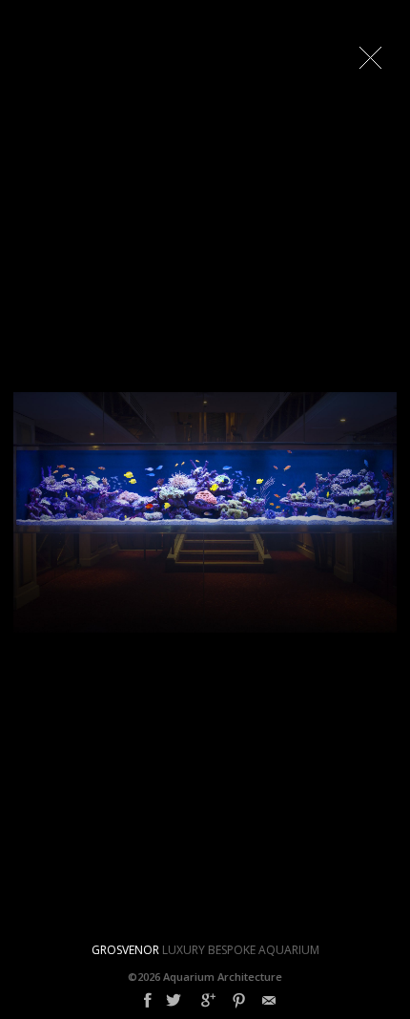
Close (370, 57)
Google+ (208, 1000)
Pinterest (239, 1000)
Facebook (148, 1000)
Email (269, 1000)
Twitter (173, 1000)
